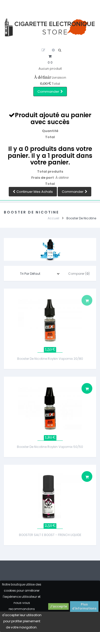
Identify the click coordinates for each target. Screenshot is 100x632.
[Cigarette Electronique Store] (50, 28)
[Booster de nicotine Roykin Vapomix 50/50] (50, 408)
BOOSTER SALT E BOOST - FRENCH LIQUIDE (50, 535)
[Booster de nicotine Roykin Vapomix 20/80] (50, 320)
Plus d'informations (84, 606)
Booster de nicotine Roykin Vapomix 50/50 (50, 447)
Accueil (53, 218)
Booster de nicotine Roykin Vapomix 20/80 (50, 358)
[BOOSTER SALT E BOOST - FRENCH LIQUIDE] (50, 496)
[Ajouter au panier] (87, 388)
